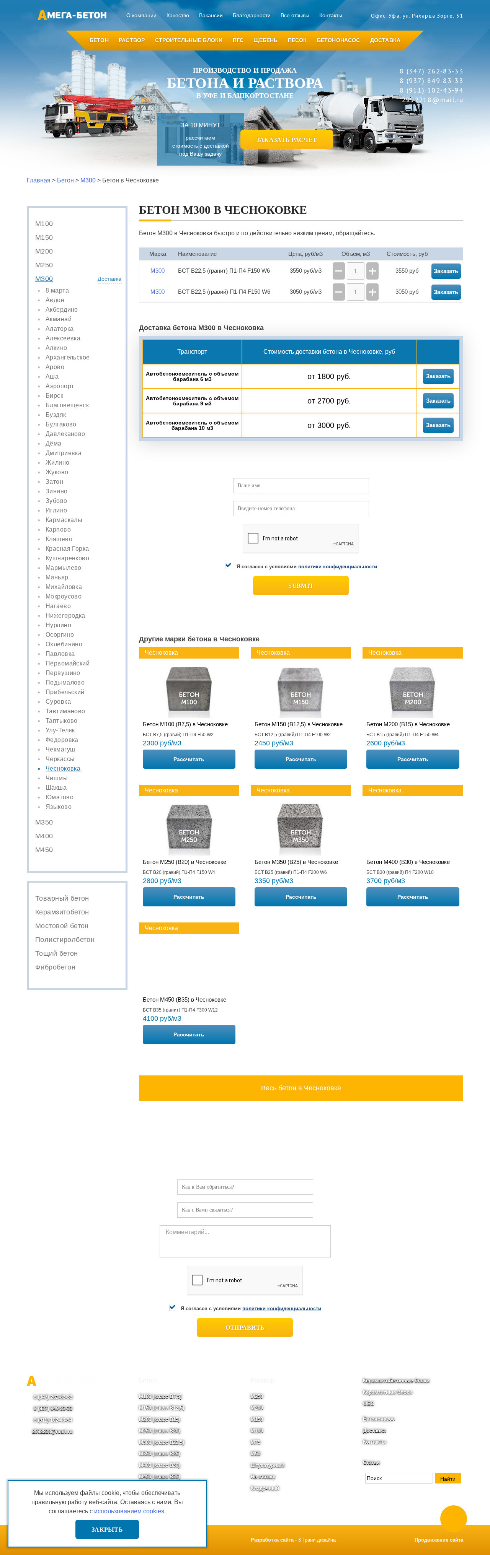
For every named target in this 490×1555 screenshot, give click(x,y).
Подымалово (65, 683)
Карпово (58, 530)
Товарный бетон (62, 898)
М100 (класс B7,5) (160, 1396)
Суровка (58, 702)
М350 (44, 822)
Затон (54, 482)
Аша (52, 377)
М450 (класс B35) (159, 1477)
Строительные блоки (189, 40)
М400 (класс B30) (159, 1465)
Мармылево (64, 568)
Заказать (438, 376)
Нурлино (58, 625)
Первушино (63, 673)
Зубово (56, 501)
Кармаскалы (64, 520)
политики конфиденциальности (337, 566)
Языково (59, 807)
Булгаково (61, 424)
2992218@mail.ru (52, 1432)
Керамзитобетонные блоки (396, 1381)
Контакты (330, 15)
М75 (255, 1442)
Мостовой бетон (62, 926)
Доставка (385, 40)
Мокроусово (64, 597)
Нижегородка (65, 616)
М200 (44, 251)
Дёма (54, 444)
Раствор (132, 40)
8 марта (57, 291)
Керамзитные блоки (387, 1392)
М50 (255, 1454)
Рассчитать (188, 759)
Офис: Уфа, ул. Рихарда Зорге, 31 (417, 15)
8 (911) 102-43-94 (52, 1420)
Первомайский (68, 663)
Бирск (54, 396)
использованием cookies (129, 1511)
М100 (44, 224)
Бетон (99, 40)
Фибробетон (55, 967)
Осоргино (60, 635)
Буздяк (56, 415)
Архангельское (68, 358)
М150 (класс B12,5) (161, 1408)
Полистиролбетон (65, 939)
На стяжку (263, 1477)
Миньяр (57, 577)
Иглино (56, 510)
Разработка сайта (272, 1540)
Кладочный (265, 1488)
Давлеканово (65, 434)
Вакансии (211, 15)
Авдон (55, 300)
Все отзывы (295, 15)
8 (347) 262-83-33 (52, 1397)
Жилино (58, 463)
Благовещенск (67, 405)
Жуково (57, 472)
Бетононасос (338, 40)
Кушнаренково (67, 558)
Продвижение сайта (439, 1540)
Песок (297, 40)
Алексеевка (63, 338)
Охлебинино (64, 644)
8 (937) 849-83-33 (52, 1409)
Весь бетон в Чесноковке (301, 1088)
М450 (44, 850)
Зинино (57, 491)
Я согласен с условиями (307, 566)
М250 (44, 265)
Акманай (59, 319)
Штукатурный (267, 1465)
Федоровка (62, 740)
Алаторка (60, 329)
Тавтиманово (65, 711)
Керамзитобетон (62, 912)
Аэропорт (60, 386)
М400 (44, 836)
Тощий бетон (56, 953)
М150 (44, 237)
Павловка (60, 654)
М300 (44, 279)
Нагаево (58, 606)
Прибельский (65, 692)
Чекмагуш (60, 750)
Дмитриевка (64, 453)
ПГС (238, 40)
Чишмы (57, 778)
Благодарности (252, 15)
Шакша (56, 788)
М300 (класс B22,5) (161, 1442)
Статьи (371, 1463)
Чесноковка (63, 769)
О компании (141, 15)
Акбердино (62, 310)
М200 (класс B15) (159, 1419)
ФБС (368, 1404)
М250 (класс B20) (159, 1431)
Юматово (60, 797)
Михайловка (64, 587)
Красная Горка (67, 549)
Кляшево (59, 539)
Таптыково (62, 721)
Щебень (265, 40)
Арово (55, 367)
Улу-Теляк (60, 730)
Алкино (56, 348)
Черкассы (60, 759)
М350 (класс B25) (159, 1454)
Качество (178, 15)
